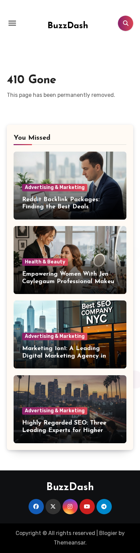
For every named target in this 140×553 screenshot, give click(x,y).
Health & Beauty (45, 262)
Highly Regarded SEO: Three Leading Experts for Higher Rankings (64, 430)
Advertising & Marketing (55, 187)
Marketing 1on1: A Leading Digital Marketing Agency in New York (64, 356)
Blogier (108, 533)
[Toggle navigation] (12, 23)
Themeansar (69, 542)
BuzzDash (68, 26)
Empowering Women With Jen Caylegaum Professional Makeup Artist (70, 281)
